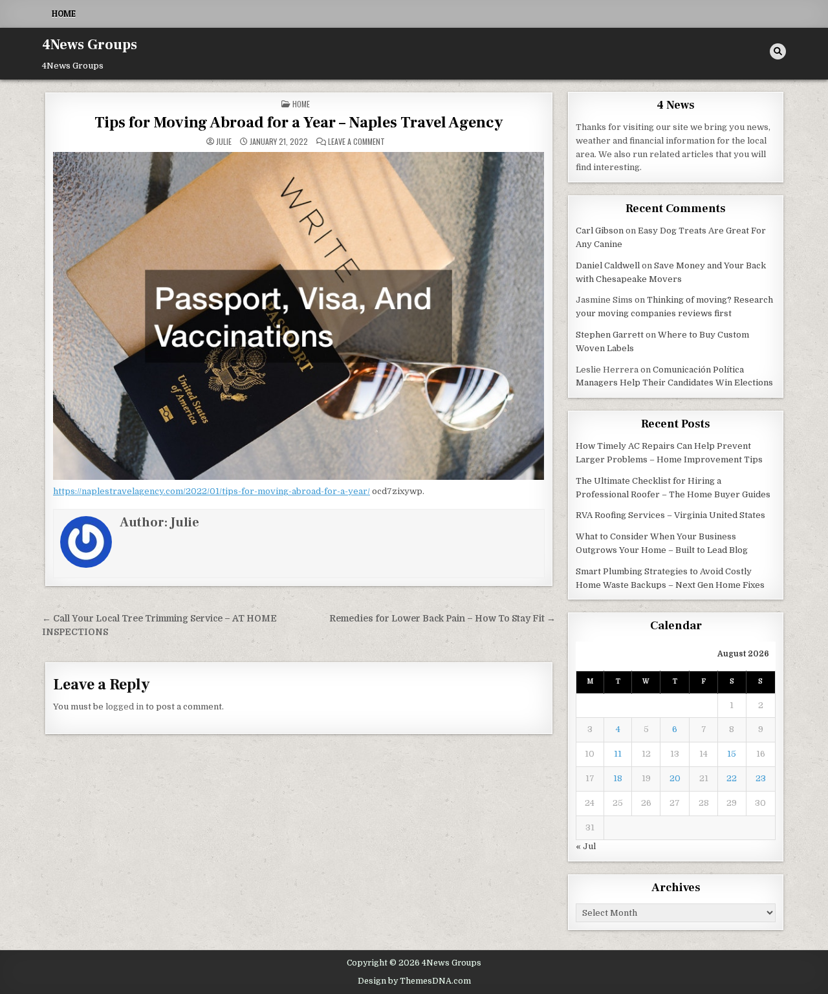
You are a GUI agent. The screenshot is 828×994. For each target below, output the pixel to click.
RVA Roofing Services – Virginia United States (670, 515)
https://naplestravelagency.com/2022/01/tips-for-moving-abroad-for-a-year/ (211, 491)
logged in (124, 706)
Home (64, 13)
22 (731, 778)
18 (617, 778)
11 (618, 754)
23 (761, 778)
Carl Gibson (600, 230)
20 (675, 778)
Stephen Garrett (610, 335)
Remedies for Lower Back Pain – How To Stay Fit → (442, 618)
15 (731, 754)
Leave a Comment (356, 142)
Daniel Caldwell (608, 265)
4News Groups (89, 45)
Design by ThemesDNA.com (414, 981)
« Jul (586, 846)
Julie (224, 142)
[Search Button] (778, 51)
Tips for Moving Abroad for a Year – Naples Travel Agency (298, 123)
